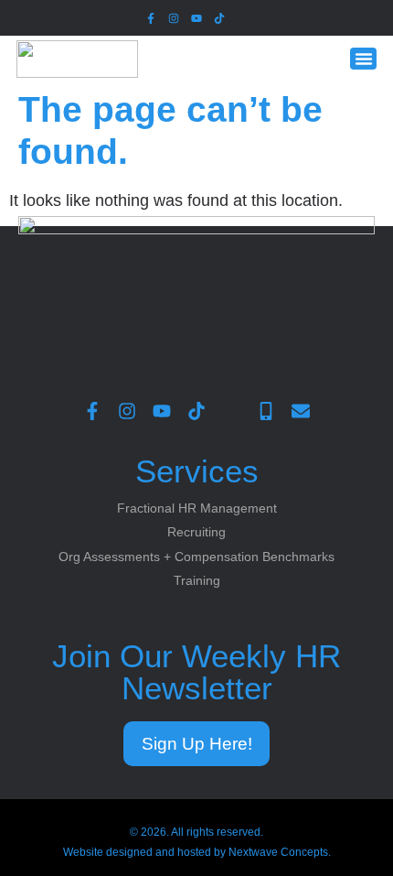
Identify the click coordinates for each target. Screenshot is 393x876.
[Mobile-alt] (266, 411)
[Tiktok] (219, 18)
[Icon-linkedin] (242, 18)
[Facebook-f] (150, 18)
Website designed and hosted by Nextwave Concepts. (197, 852)
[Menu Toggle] (363, 59)
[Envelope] (300, 411)
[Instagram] (173, 18)
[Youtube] (196, 18)
